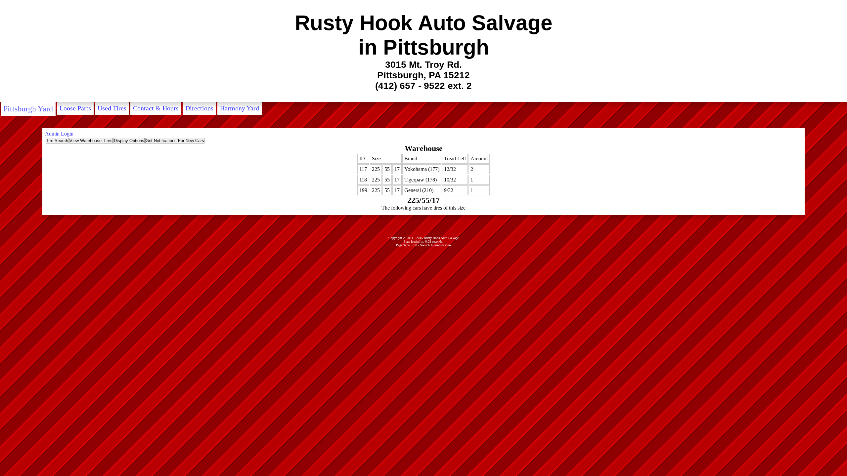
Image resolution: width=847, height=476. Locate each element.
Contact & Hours (156, 108)
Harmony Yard (239, 108)
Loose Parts (75, 108)
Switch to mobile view (435, 245)
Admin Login (59, 134)
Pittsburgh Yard (28, 108)
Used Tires (112, 108)
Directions (199, 108)
